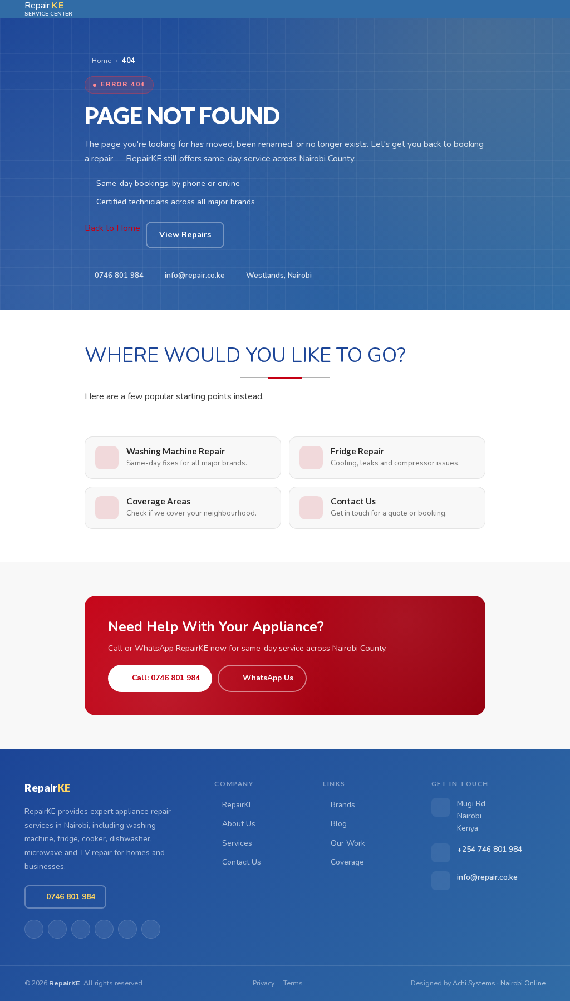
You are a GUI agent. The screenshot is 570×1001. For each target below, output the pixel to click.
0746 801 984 (119, 275)
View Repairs (185, 234)
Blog (339, 823)
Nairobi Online (523, 983)
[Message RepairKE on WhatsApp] (498, 9)
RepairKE (237, 804)
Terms (293, 983)
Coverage (347, 862)
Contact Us (241, 862)
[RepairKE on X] (80, 929)
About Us (238, 823)
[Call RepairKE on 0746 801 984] (481, 9)
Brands (343, 804)
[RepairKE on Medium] (127, 929)
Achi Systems (474, 983)
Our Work (348, 843)
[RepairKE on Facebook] (57, 929)
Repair (47, 787)
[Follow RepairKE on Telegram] (515, 9)
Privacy (263, 983)
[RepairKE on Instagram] (150, 929)
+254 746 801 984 (489, 849)
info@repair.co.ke (195, 275)
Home (100, 61)
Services (237, 843)
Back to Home (112, 228)
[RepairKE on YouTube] (104, 929)
